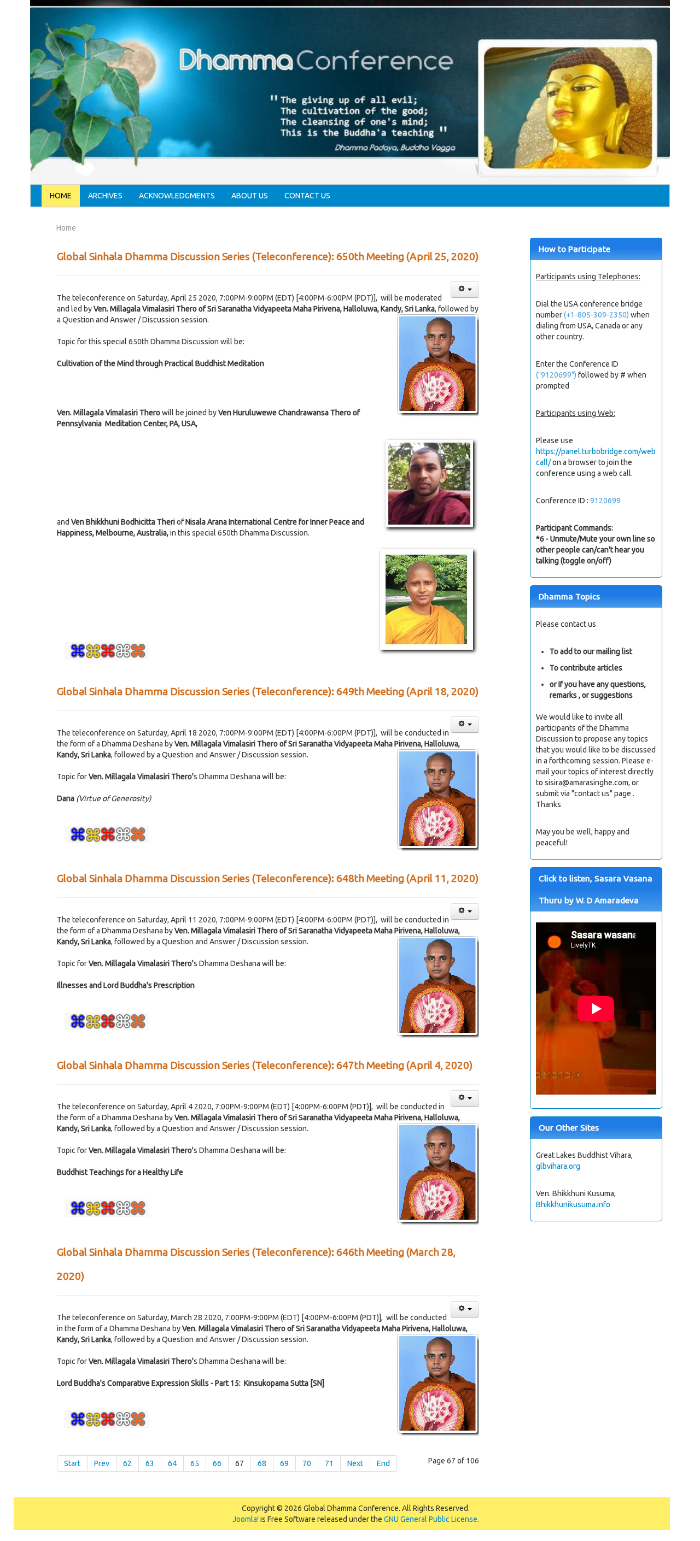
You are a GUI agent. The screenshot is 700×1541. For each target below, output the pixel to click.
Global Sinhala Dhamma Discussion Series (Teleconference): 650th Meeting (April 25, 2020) (268, 256)
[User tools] (465, 289)
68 (262, 1463)
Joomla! (245, 1519)
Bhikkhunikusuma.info (573, 1204)
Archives (105, 195)
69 (284, 1463)
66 (217, 1463)
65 (194, 1463)
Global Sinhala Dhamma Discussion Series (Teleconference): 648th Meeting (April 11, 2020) (268, 878)
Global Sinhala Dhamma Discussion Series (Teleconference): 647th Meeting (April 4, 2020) (264, 1065)
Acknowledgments (177, 195)
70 (306, 1463)
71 (329, 1463)
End (383, 1463)
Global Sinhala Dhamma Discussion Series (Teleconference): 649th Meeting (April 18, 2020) (268, 691)
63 (149, 1463)
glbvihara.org (558, 1166)
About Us (249, 195)
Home (61, 195)
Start (72, 1463)
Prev (101, 1463)
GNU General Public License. (431, 1519)
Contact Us (307, 195)
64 (172, 1463)
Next (355, 1463)
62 (127, 1463)
